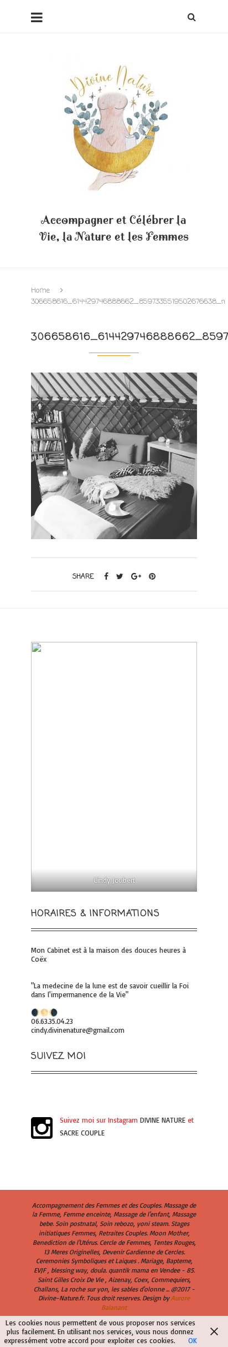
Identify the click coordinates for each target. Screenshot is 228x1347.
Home (40, 290)
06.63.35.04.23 (52, 1021)
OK (192, 1340)
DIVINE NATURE (162, 1119)
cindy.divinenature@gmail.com (78, 1030)
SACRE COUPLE (82, 1132)
